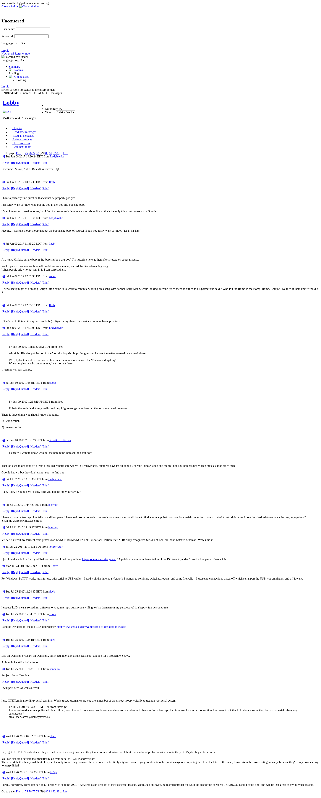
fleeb (52, 182)
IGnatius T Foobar (60, 440)
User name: (8, 29)
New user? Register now (15, 53)
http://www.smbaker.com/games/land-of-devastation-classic (91, 626)
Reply (5, 162)
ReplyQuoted (20, 162)
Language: (7, 43)
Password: (7, 36)
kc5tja (53, 772)
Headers (35, 162)
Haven (54, 565)
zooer (52, 276)
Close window (10, 6)
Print (45, 162)
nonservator (55, 546)
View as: (50, 112)
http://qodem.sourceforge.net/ (99, 559)
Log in (5, 50)
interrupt (53, 504)
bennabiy (54, 669)
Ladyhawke (57, 156)
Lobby (11, 102)
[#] (3, 156)
